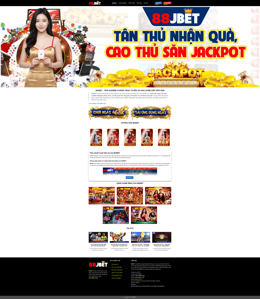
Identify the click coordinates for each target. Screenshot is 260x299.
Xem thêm (128, 177)
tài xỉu (146, 3)
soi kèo (139, 3)
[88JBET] (99, 3)
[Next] (172, 244)
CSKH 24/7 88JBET (116, 278)
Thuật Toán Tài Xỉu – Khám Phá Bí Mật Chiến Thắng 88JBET (161, 245)
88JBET (114, 3)
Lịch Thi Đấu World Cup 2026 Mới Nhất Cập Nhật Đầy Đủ (98, 245)
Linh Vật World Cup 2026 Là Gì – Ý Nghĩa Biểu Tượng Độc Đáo (119, 245)
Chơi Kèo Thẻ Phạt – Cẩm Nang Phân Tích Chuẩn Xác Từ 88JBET (140, 245)
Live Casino (123, 3)
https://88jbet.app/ (93, 277)
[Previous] (88, 244)
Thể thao (131, 3)
